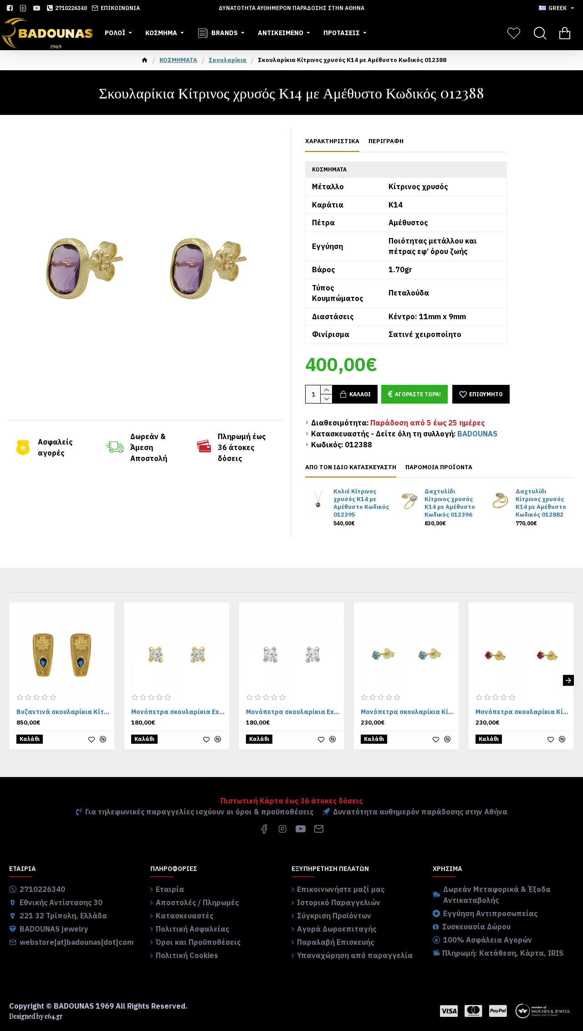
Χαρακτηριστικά (332, 141)
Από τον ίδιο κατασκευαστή (350, 467)
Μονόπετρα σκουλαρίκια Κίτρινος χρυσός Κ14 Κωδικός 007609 (408, 712)
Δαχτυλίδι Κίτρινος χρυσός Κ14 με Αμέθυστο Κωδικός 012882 (541, 503)
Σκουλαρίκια (227, 60)
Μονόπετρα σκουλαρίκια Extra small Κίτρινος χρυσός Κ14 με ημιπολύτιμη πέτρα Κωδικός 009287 (178, 712)
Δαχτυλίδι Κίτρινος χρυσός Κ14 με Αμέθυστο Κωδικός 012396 (449, 503)
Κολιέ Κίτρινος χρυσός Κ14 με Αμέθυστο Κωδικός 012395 (361, 503)
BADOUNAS (477, 433)
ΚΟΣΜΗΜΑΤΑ (178, 60)
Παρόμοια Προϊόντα (438, 467)
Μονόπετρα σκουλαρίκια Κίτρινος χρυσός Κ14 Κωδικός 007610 (523, 712)
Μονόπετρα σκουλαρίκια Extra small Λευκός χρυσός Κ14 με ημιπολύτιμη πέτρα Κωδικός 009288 (293, 712)
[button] (14, 680)
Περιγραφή (386, 141)
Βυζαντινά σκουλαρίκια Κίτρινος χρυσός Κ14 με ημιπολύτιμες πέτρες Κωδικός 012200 (63, 712)
